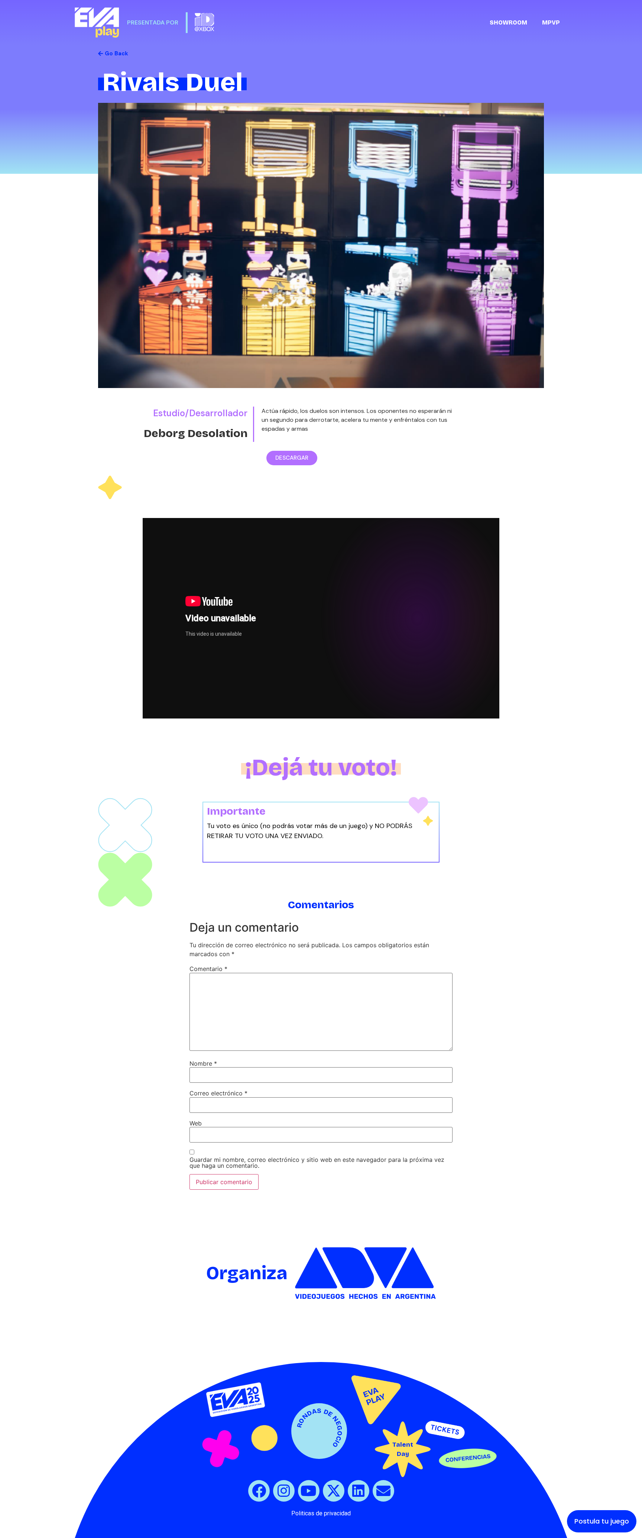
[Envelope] (383, 1491)
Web (195, 1123)
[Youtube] (309, 1491)
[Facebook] (259, 1491)
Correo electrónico (218, 1093)
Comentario (208, 969)
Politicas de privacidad (321, 1513)
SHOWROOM (508, 22)
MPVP (551, 22)
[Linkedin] (358, 1491)
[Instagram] (284, 1491)
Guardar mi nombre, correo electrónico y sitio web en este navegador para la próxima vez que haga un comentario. (316, 1163)
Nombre (203, 1063)
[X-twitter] (333, 1491)
